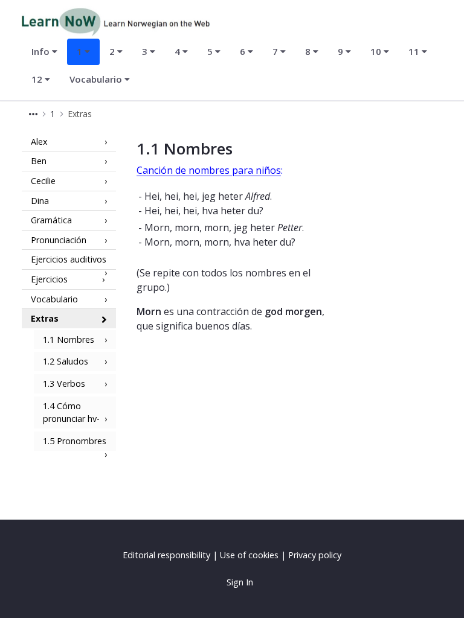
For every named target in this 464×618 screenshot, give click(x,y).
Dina (40, 200)
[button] (33, 113)
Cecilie (43, 180)
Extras (45, 318)
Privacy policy (314, 555)
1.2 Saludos (65, 361)
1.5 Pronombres (74, 441)
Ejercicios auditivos (68, 259)
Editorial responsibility (166, 555)
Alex (39, 141)
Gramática (51, 220)
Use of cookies (249, 555)
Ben (39, 161)
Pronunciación (58, 240)
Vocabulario (54, 299)
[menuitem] (44, 52)
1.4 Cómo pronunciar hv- (71, 412)
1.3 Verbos (64, 383)
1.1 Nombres (68, 339)
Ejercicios (49, 279)
